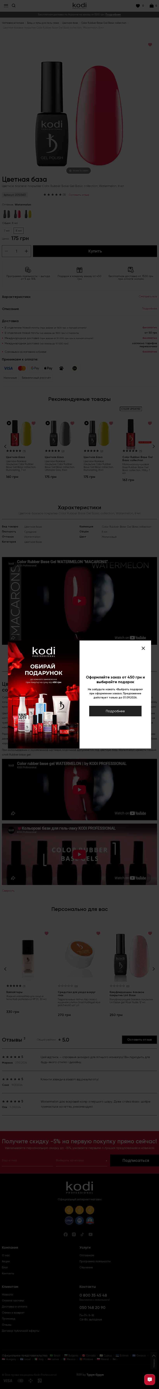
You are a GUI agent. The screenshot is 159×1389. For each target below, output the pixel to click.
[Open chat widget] (149, 1379)
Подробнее (115, 711)
